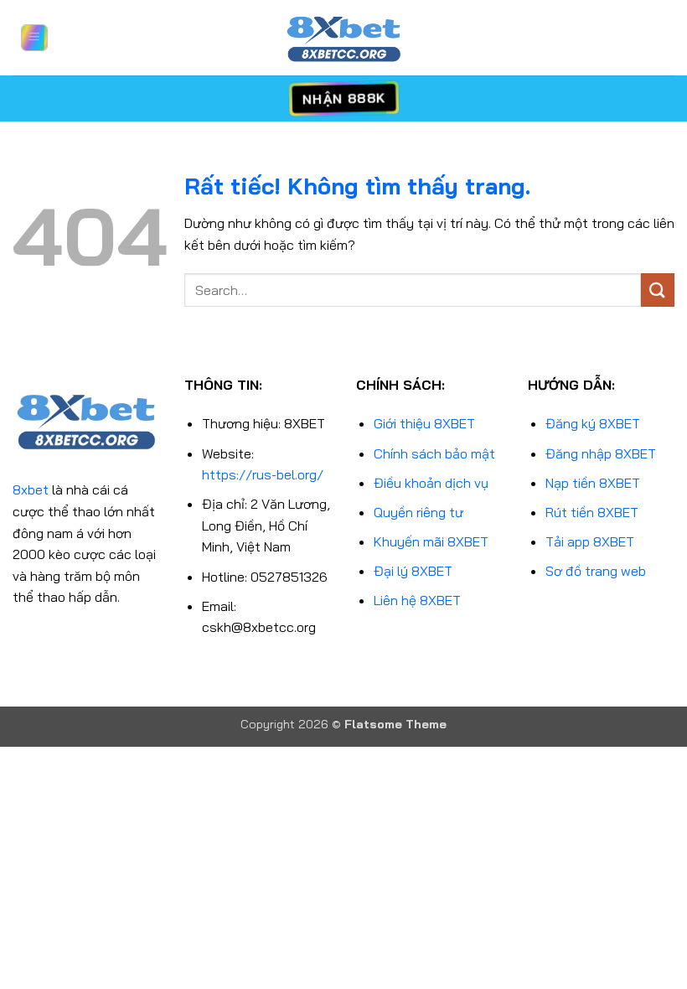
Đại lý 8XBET (413, 570)
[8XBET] (343, 37)
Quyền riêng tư (418, 512)
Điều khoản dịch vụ (431, 482)
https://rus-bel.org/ (262, 474)
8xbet (31, 489)
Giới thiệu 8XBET (424, 423)
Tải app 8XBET (589, 541)
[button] (34, 37)
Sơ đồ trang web (595, 570)
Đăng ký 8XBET (592, 423)
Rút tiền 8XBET (591, 512)
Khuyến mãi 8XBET (431, 541)
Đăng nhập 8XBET (600, 453)
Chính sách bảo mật (434, 453)
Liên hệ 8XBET (417, 600)
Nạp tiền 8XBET (592, 482)
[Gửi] (657, 289)
